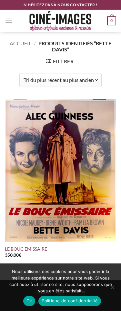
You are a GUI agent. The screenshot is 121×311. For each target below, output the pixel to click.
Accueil (20, 43)
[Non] (112, 289)
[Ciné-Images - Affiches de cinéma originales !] (61, 21)
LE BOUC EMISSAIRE (27, 249)
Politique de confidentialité (70, 300)
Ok (29, 300)
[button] (9, 21)
